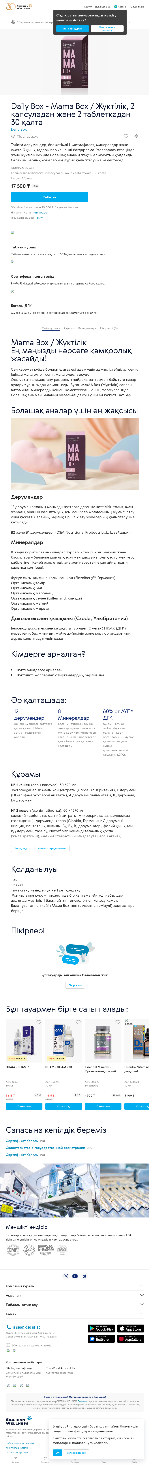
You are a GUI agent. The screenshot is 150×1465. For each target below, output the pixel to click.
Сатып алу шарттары (17, 1452)
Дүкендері (83, 1401)
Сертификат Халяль (26, 1140)
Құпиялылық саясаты (17, 1447)
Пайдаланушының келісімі (20, 1442)
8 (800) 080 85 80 (26, 1327)
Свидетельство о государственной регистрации (49, 1147)
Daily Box (19, 129)
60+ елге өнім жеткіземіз (31, 1345)
